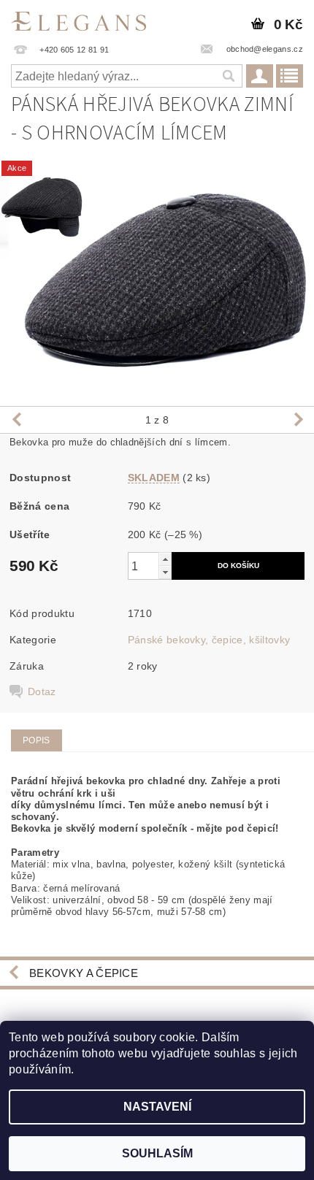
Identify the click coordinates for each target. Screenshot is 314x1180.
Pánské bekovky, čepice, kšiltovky (209, 639)
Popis (36, 740)
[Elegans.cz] (78, 19)
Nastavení (157, 1106)
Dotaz (42, 691)
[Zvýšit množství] (165, 559)
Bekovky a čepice (83, 973)
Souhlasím (157, 1153)
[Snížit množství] (165, 572)
